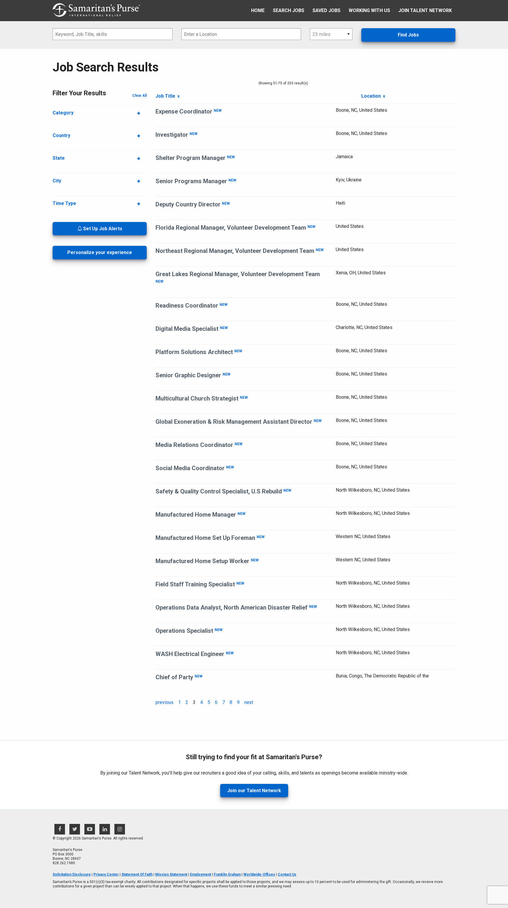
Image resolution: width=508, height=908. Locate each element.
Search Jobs (288, 10)
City (57, 180)
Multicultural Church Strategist (197, 398)
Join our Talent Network (254, 790)
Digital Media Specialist (187, 328)
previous (164, 702)
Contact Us (287, 874)
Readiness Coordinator (187, 305)
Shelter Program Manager (190, 157)
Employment (200, 874)
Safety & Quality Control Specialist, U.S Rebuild (219, 491)
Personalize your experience (99, 252)
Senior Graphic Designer (188, 375)
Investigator (172, 134)
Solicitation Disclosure (72, 874)
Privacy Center (106, 874)
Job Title (167, 96)
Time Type (64, 203)
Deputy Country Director (188, 204)
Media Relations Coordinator (194, 444)
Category (63, 113)
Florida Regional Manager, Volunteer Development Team (231, 227)
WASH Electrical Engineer (190, 653)
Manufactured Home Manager (196, 514)
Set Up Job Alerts (102, 228)
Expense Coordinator (184, 111)
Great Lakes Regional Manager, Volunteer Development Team (238, 274)
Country (61, 135)
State (59, 158)
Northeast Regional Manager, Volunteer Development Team (235, 250)
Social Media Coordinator (190, 468)
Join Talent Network (425, 10)
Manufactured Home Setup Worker (202, 561)
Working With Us (369, 10)
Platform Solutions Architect (194, 351)
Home (258, 10)
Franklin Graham (227, 874)
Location (372, 96)
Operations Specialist (184, 630)
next (248, 702)
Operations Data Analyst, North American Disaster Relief (232, 607)
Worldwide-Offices (259, 874)
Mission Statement (171, 874)
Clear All (139, 96)
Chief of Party (174, 677)
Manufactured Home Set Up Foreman (205, 537)
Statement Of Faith (137, 874)
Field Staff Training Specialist (195, 584)
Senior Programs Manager (191, 181)
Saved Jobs (326, 10)
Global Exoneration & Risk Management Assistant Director (234, 421)
